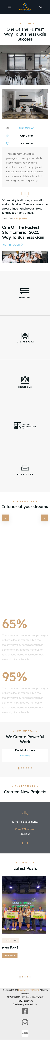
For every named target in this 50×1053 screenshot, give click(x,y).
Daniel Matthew (25, 750)
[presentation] (5, 518)
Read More (10, 955)
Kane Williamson (25, 829)
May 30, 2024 (11, 940)
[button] (9, 7)
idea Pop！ (10, 947)
